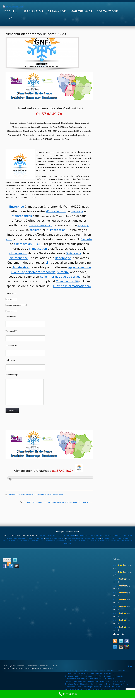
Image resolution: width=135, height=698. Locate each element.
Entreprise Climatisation (66, 535)
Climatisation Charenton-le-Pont (80, 502)
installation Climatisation (112, 535)
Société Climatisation (92, 538)
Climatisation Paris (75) (93, 676)
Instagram (121, 647)
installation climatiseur (36, 538)
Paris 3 (115, 565)
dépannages (77, 211)
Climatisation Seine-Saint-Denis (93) (101, 679)
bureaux (63, 272)
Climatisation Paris (95, 535)
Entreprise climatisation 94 (72, 286)
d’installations (56, 211)
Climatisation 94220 (58, 502)
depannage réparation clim (55, 538)
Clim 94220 (27, 502)
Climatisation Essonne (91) (116, 671)
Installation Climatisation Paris (98, 681)
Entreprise (16, 206)
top (131, 666)
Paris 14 (115, 627)
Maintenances (22, 216)
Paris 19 (115, 620)
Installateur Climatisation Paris (75, 681)
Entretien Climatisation (112, 687)
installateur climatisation (47, 535)
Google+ (17, 566)
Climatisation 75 (81, 535)
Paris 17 (115, 613)
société (35, 230)
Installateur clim (114, 689)
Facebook (5, 566)
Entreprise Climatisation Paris (95, 689)
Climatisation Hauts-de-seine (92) (76, 673)
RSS (115, 641)
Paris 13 (115, 600)
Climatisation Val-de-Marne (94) (50, 494)
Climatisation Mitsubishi (73, 687)
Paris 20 (115, 593)
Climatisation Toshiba (120, 684)
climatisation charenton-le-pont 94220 (36, 34)
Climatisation (35, 225)
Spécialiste (73, 253)
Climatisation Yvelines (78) (74, 676)
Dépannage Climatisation (92, 687)
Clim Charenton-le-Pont (41, 502)
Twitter (15, 560)
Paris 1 (115, 572)
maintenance (18, 258)
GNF (40, 244)
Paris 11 (115, 586)
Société (86, 239)
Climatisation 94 (67, 281)
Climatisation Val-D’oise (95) (112, 676)
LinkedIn (11, 566)
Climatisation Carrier (103, 684)
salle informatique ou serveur (61, 276)
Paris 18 (115, 579)
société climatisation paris (74, 689)
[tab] (51, 478)
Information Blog (71, 671)
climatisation (23, 244)
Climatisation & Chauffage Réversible (23, 494)
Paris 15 (115, 607)
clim (48, 262)
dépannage (83, 225)
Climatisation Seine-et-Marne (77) (101, 673)
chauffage (47, 225)
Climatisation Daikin (87, 684)
